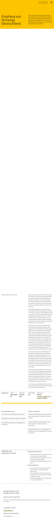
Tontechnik (40, 396)
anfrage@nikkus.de (8, 510)
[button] (51, 2)
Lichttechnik (46, 396)
